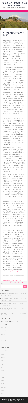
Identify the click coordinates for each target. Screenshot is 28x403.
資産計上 (3, 390)
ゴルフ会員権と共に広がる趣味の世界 (12, 280)
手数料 (2, 377)
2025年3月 (3, 340)
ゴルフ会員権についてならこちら (14, 271)
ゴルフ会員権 (5, 275)
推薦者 (11, 275)
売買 (2, 374)
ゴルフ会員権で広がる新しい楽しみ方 (16, 282)
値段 (2, 360)
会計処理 (3, 357)
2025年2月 (3, 344)
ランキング (22, 275)
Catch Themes (18, 400)
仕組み (2, 354)
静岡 (2, 393)
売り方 (2, 370)
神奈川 (2, 383)
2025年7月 (3, 327)
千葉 (2, 364)
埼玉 (2, 367)
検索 (2, 283)
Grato (11, 29)
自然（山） (16, 275)
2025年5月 (3, 334)
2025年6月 (3, 330)
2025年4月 (3, 337)
